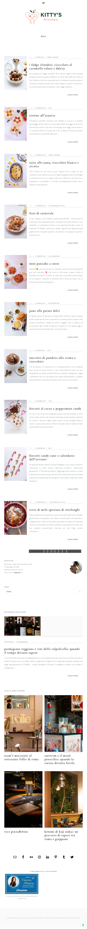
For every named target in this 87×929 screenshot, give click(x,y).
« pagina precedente (36, 551)
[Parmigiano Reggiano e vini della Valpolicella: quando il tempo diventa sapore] (43, 626)
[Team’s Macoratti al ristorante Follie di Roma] (23, 724)
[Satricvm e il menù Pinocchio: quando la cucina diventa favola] (64, 724)
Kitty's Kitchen (43, 16)
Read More (73, 95)
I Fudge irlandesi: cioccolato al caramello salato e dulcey (50, 66)
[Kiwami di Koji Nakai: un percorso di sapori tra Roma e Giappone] (64, 800)
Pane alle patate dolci (44, 311)
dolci (50, 108)
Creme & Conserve (52, 57)
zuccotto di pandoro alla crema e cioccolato (52, 359)
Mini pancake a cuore (44, 264)
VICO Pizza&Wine (16, 832)
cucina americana (54, 256)
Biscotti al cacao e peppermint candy (55, 409)
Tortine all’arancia (42, 115)
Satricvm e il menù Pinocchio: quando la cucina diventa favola (60, 759)
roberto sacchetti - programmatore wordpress (79, 928)
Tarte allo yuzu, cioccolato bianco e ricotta (54, 164)
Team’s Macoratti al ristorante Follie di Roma (21, 757)
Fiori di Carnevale (41, 213)
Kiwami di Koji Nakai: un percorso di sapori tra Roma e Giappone (61, 835)
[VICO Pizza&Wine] (23, 800)
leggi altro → (18, 572)
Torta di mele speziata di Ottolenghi (54, 510)
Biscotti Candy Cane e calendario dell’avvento (52, 457)
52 (65, 551)
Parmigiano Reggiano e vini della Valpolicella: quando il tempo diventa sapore (42, 650)
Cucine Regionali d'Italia (57, 206)
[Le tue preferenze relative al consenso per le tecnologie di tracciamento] (83, 925)
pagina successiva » (74, 551)
